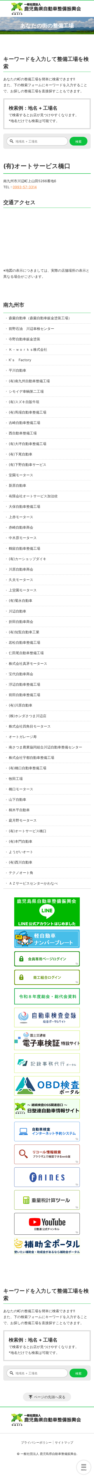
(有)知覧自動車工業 (24, 632)
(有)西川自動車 (20, 862)
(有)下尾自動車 (20, 454)
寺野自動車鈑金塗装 (24, 339)
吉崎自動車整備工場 (24, 422)
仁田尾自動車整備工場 (26, 653)
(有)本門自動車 (20, 841)
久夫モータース (21, 579)
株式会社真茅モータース (28, 663)
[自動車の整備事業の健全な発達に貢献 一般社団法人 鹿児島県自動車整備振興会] (47, 9)
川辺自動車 (17, 611)
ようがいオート (21, 852)
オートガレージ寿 (23, 737)
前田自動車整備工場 (24, 695)
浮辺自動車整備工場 (24, 684)
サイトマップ (64, 1442)
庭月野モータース (23, 820)
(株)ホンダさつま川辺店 (27, 716)
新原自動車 (17, 485)
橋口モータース (21, 789)
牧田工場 (16, 778)
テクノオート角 (21, 872)
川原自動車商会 (21, 569)
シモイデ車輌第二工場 (26, 391)
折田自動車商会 (21, 621)
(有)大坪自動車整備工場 (27, 444)
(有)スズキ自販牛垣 (24, 402)
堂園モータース (21, 475)
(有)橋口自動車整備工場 (27, 768)
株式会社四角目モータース (30, 726)
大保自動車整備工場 (24, 506)
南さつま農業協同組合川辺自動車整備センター (45, 747)
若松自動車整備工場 (24, 642)
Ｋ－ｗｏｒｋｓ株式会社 (28, 349)
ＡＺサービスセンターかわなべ (33, 883)
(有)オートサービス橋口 (27, 831)
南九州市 (13, 305)
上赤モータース (21, 517)
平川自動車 (17, 370)
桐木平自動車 (19, 810)
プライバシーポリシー (36, 1442)
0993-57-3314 (25, 187)
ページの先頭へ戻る (49, 1397)
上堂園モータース (23, 590)
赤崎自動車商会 (21, 527)
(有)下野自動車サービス (27, 464)
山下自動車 (17, 799)
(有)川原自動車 (20, 705)
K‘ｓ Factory (20, 360)
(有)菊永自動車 (20, 600)
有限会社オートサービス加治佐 (33, 496)
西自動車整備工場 (23, 433)
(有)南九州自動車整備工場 (29, 381)
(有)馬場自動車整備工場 (27, 412)
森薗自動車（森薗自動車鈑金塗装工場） (40, 318)
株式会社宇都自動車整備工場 (31, 757)
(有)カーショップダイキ (27, 559)
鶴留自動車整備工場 (24, 548)
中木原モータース (23, 538)
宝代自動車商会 (21, 674)
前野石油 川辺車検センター (31, 328)
